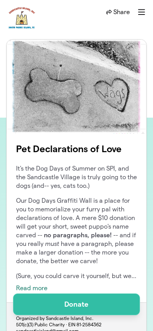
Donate (76, 304)
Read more (31, 288)
